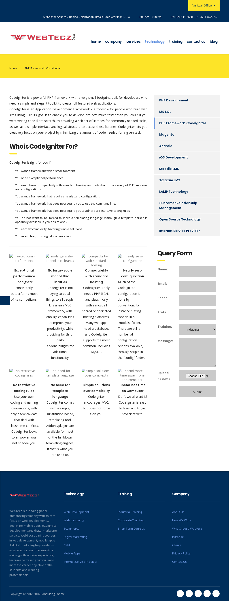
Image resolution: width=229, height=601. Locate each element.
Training (175, 41)
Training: (164, 326)
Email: (162, 283)
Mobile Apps (72, 553)
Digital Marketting (75, 537)
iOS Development (173, 157)
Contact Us (179, 562)
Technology (155, 41)
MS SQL (165, 111)
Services (133, 41)
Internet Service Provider (179, 231)
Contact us (196, 41)
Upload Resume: (164, 376)
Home (96, 41)
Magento (166, 134)
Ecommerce (71, 528)
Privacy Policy (181, 553)
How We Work (181, 520)
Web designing (74, 520)
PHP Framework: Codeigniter (182, 123)
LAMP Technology (173, 191)
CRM (67, 545)
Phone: (162, 298)
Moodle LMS (169, 169)
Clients (176, 545)
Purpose (178, 537)
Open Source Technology (180, 219)
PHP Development (174, 100)
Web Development (76, 512)
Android (165, 146)
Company (113, 41)
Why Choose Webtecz (187, 528)
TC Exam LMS (169, 180)
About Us (178, 512)
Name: (162, 269)
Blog (213, 41)
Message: (165, 341)
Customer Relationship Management (178, 205)
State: (162, 312)
